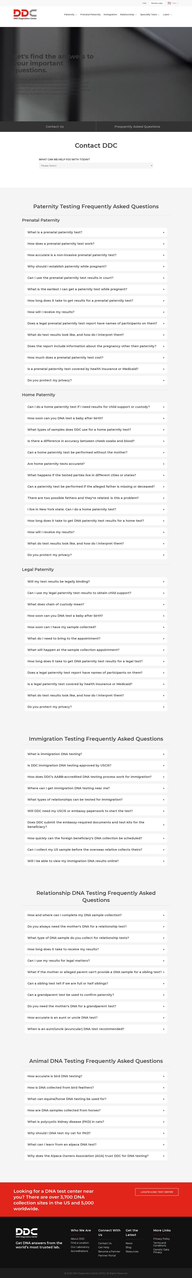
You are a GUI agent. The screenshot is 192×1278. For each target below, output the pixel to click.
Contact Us (55, 126)
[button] (156, 1192)
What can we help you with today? (64, 159)
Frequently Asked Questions (137, 126)
